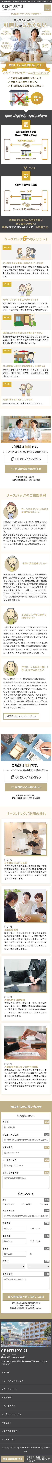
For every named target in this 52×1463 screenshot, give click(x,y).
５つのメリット (10, 1389)
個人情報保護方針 (21, 1308)
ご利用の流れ (9, 1405)
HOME (6, 1372)
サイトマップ (9, 1439)
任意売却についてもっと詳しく (22, 716)
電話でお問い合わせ (26, 456)
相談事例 (7, 1397)
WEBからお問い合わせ (26, 469)
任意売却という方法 (12, 1414)
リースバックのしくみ (13, 1380)
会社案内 (7, 1422)
